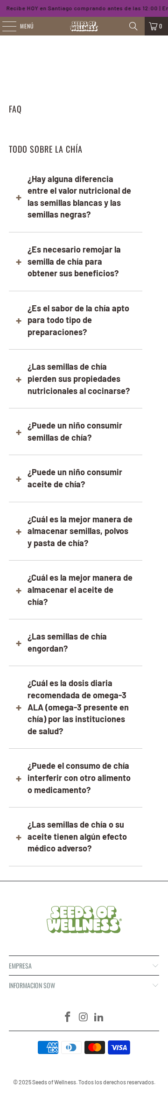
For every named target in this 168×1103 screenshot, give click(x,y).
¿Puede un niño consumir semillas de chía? (75, 431)
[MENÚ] (4, 26)
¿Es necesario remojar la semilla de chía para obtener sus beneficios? (74, 261)
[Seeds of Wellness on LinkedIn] (99, 1017)
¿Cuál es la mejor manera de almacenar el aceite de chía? (80, 589)
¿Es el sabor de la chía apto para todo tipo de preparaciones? (78, 320)
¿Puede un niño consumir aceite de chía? (75, 478)
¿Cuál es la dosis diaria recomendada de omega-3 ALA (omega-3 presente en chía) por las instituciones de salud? (78, 707)
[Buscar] (133, 26)
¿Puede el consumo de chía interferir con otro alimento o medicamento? (79, 777)
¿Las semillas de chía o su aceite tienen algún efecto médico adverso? (77, 836)
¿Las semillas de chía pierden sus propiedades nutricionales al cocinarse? (79, 378)
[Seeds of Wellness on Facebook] (68, 1017)
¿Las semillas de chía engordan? (67, 642)
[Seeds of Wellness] (84, 26)
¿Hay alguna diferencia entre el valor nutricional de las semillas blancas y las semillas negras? (79, 197)
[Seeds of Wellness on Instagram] (84, 1017)
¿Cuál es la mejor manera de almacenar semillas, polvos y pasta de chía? (80, 531)
